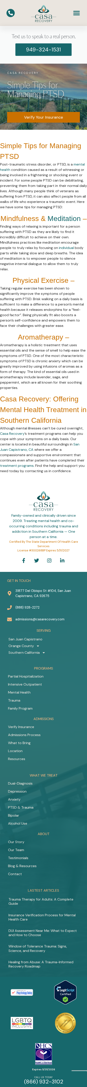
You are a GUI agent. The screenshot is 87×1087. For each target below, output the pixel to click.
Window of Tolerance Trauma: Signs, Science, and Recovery (37, 948)
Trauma (14, 700)
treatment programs (17, 465)
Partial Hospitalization (26, 676)
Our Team (16, 850)
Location (15, 751)
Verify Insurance (21, 727)
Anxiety (14, 799)
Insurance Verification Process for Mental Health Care (42, 917)
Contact (15, 874)
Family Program (20, 708)
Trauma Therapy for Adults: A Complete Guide (40, 901)
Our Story (16, 842)
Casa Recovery (12, 433)
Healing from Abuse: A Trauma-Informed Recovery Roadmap (40, 964)
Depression (17, 791)
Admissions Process (24, 735)
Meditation (64, 219)
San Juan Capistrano (25, 639)
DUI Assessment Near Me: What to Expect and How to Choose (42, 932)
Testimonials (18, 858)
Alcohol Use (17, 823)
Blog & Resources (22, 866)
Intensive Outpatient (25, 684)
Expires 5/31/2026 (43, 1069)
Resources (16, 759)
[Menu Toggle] (76, 12)
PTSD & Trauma (20, 807)
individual (66, 247)
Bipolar (13, 815)
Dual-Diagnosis (20, 783)
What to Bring (19, 743)
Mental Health (19, 692)
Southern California (24, 652)
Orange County (21, 646)
